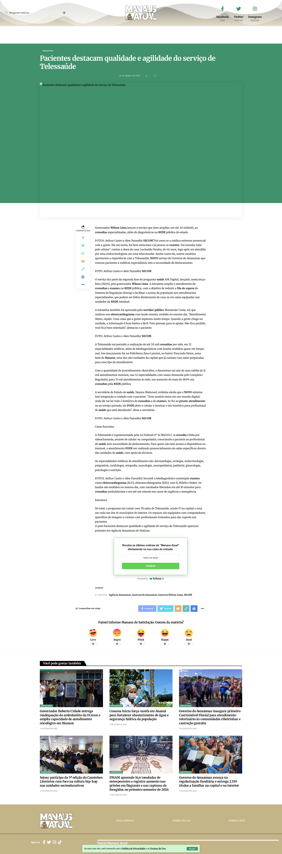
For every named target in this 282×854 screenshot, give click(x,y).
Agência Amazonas (120, 594)
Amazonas (48, 51)
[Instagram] (255, 12)
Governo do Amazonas (144, 594)
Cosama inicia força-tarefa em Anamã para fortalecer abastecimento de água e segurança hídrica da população (139, 715)
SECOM (188, 594)
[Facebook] (222, 12)
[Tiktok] (59, 842)
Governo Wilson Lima (170, 594)
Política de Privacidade (133, 848)
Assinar (151, 565)
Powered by (143, 578)
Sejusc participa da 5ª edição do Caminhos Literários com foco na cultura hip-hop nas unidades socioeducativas (71, 781)
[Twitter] (238, 12)
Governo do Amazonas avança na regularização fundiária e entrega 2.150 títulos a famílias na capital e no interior (209, 781)
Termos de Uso (158, 848)
